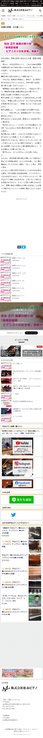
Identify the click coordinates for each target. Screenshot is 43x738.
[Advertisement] (21, 221)
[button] (2, 351)
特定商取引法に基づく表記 (13, 729)
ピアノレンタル (31, 15)
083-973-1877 (10, 706)
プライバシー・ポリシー (30, 729)
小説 (3, 23)
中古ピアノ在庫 (11, 15)
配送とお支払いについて (21, 731)
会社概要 (3, 15)
